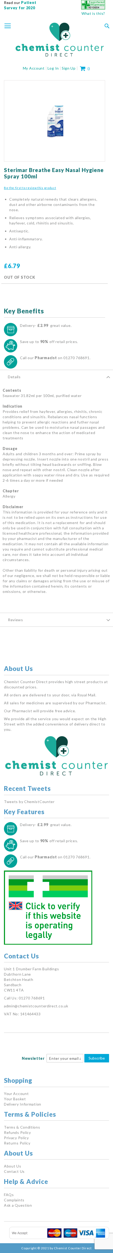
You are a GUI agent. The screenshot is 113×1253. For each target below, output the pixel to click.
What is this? (93, 13)
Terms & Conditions (22, 1127)
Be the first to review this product (30, 188)
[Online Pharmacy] (93, 8)
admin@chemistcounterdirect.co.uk (36, 1006)
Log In (53, 68)
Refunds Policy (17, 1132)
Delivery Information (22, 1104)
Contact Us (14, 1171)
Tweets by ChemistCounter (29, 801)
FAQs (9, 1194)
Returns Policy (17, 1143)
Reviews (15, 620)
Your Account (16, 1093)
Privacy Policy (16, 1137)
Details (14, 377)
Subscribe (97, 1058)
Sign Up (69, 68)
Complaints (14, 1200)
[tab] (56, 377)
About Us (12, 1166)
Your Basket (15, 1099)
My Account (34, 68)
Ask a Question (18, 1205)
